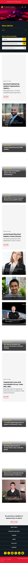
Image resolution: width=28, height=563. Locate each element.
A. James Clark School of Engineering (8, 5)
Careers (14, 535)
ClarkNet (14, 547)
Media (14, 539)
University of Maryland (14, 1)
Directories (14, 527)
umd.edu (2, 560)
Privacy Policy (2, 559)
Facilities (14, 543)
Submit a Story (14, 521)
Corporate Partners (14, 531)
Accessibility (8, 559)
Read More (6, 96)
